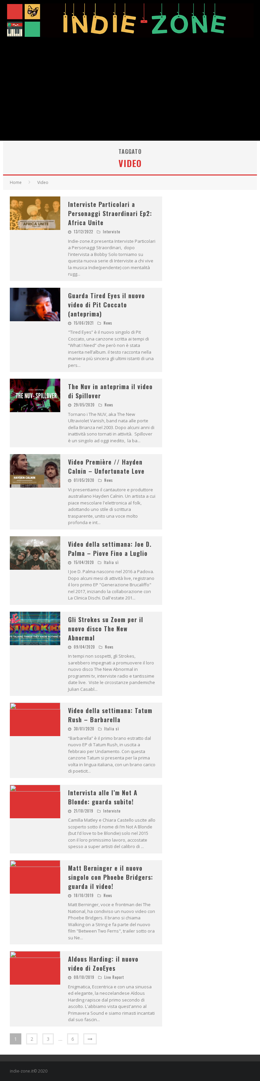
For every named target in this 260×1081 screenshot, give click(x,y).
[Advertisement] (130, 90)
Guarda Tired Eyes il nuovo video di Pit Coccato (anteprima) (106, 304)
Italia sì (111, 562)
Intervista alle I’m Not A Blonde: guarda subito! (102, 797)
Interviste (111, 231)
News (108, 323)
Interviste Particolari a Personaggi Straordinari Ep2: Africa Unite (110, 213)
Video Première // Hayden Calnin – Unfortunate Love (106, 466)
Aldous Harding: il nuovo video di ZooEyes (103, 963)
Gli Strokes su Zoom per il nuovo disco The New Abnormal (105, 628)
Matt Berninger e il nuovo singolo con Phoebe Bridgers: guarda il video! (110, 877)
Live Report (114, 977)
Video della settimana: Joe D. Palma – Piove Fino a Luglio (110, 549)
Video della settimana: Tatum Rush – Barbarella (110, 715)
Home (16, 182)
